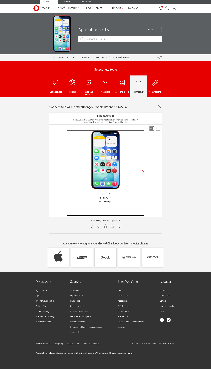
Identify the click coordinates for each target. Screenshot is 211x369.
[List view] (158, 128)
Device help (63, 57)
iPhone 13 (86, 57)
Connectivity (99, 57)
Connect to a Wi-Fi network (119, 57)
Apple (75, 57)
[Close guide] (160, 106)
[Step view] (151, 128)
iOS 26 (150, 30)
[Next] (143, 172)
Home (52, 57)
